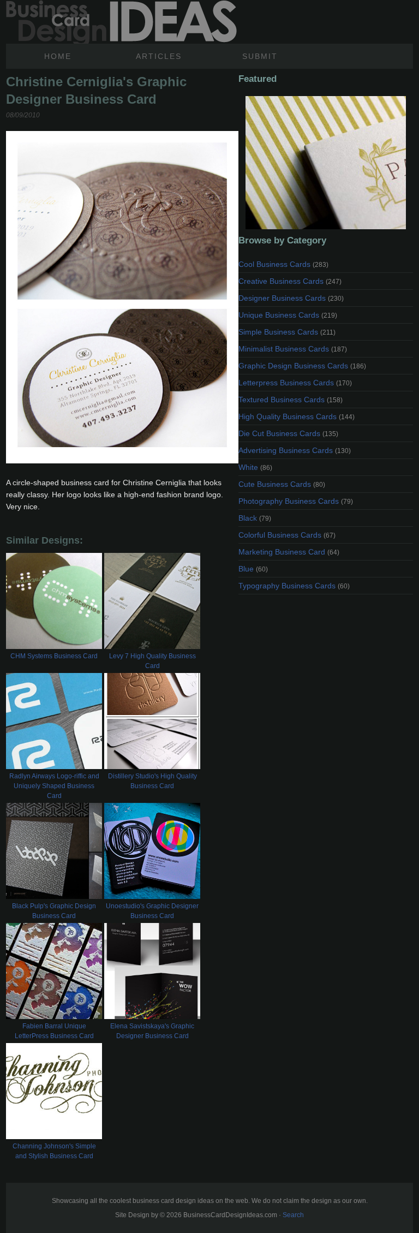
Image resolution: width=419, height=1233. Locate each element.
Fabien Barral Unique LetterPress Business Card (54, 1031)
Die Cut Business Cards (288, 433)
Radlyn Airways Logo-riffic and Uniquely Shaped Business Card (54, 786)
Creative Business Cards (290, 281)
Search (293, 1215)
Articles (159, 56)
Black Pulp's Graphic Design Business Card (54, 911)
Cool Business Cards (283, 264)
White (255, 467)
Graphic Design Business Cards (302, 365)
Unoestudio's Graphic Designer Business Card (152, 911)
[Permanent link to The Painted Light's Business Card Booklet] (325, 162)
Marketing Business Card (288, 551)
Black (254, 518)
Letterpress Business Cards (295, 382)
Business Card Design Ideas (121, 22)
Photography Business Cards (295, 501)
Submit (260, 56)
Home (57, 56)
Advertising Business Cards (294, 450)
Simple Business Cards (287, 331)
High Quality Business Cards (296, 416)
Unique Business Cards (287, 315)
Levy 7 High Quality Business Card (152, 661)
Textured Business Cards (290, 399)
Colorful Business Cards (287, 535)
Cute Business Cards (281, 484)
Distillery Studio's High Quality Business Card (152, 781)
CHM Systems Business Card (54, 656)
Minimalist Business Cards (292, 348)
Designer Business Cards (291, 298)
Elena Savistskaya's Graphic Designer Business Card (152, 1031)
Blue (253, 568)
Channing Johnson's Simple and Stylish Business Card (54, 1151)
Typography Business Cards (294, 585)
